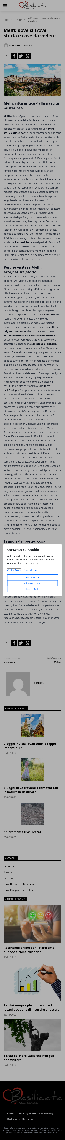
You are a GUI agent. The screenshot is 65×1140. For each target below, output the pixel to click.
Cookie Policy (14, 570)
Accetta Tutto (32, 589)
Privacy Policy (30, 570)
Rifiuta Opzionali (32, 583)
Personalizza (32, 577)
